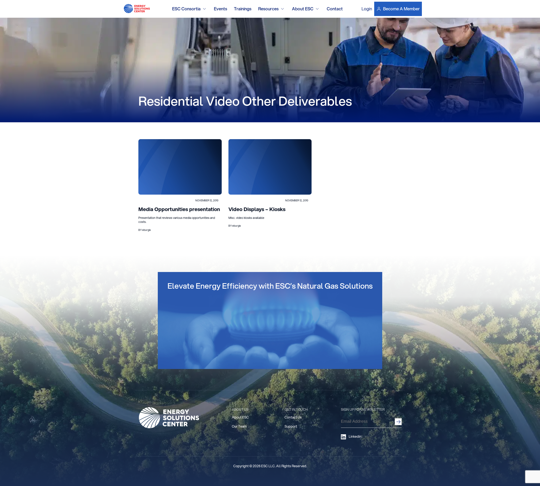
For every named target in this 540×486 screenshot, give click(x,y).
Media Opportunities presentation (179, 209)
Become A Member (401, 9)
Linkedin (355, 436)
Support (291, 426)
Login (367, 9)
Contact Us (293, 417)
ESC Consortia (186, 9)
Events (220, 9)
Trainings (242, 9)
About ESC (302, 9)
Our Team (239, 426)
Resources (268, 9)
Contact (335, 9)
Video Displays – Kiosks (256, 209)
